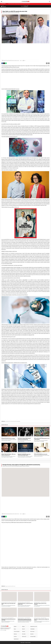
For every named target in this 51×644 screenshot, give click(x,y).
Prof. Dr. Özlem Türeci (12, 421)
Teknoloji (23, 631)
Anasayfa (3, 12)
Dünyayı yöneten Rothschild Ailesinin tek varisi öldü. (8, 619)
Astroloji (15, 636)
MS (8, 421)
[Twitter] (2, 630)
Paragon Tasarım (27, 642)
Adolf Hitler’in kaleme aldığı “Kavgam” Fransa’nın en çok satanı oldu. (24, 439)
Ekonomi (2, 602)
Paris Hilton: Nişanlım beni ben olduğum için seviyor (41, 619)
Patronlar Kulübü (32, 636)
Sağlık (35, 437)
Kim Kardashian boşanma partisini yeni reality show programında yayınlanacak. (25, 619)
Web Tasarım (23, 642)
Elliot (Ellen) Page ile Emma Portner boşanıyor (40, 604)
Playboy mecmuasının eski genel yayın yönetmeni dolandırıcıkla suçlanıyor (19, 3)
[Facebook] (1, 630)
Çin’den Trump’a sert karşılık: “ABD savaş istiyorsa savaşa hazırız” (8, 455)
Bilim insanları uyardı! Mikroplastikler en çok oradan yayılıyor (41, 439)
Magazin (23, 626)
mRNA (7, 421)
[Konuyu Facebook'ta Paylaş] (2, 63)
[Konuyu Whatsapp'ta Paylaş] (6, 63)
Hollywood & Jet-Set (7, 602)
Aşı (5, 421)
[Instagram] (4, 630)
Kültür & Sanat (22, 437)
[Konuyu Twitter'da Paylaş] (4, 63)
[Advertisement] (25, 51)
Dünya (6, 12)
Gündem (15, 626)
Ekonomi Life (24, 636)
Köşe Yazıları (32, 631)
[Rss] (5, 630)
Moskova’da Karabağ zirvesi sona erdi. (40, 454)
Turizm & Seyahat (16, 631)
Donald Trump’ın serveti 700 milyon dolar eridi (8, 604)
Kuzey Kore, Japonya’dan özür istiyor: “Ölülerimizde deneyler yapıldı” (24, 455)
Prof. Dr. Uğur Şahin (17, 421)
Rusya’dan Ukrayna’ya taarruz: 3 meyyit (8, 438)
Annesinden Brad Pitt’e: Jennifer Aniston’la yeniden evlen (25, 604)
